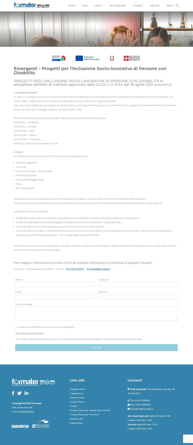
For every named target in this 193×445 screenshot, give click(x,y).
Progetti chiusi (77, 389)
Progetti (138, 5)
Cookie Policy (77, 401)
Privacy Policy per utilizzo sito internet (90, 410)
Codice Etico (76, 423)
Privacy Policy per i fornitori (84, 414)
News (170, 5)
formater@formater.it (98, 269)
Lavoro (98, 5)
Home (71, 5)
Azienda (154, 5)
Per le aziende (117, 5)
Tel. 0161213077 (75, 269)
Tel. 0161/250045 (140, 400)
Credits (73, 406)
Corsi (84, 5)
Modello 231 (76, 418)
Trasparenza (76, 393)
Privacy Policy (77, 397)
